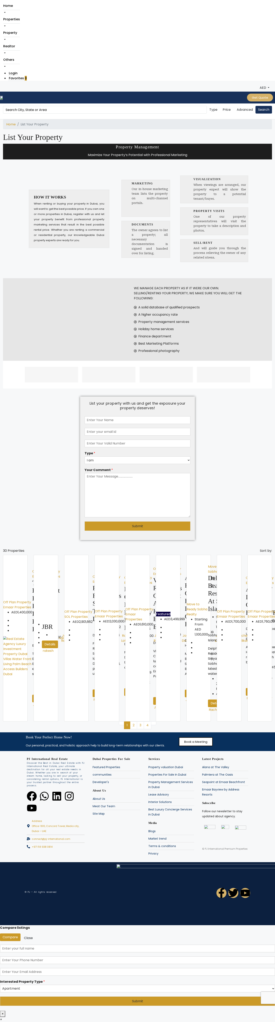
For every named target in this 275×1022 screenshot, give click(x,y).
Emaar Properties (17, 607)
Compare (10, 937)
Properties (11, 19)
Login (13, 73)
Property (10, 32)
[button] (196, 741)
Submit (137, 526)
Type (213, 109)
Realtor (9, 46)
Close (28, 938)
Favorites (18, 78)
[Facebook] (32, 796)
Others (8, 59)
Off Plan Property (17, 602)
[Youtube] (32, 808)
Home (8, 5)
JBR (47, 626)
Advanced (245, 109)
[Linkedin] (57, 796)
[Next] (153, 723)
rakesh (48, 650)
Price (227, 109)
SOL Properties (76, 616)
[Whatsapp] (44, 796)
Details (49, 644)
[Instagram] (69, 796)
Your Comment (99, 470)
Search (263, 109)
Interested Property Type (22, 982)
